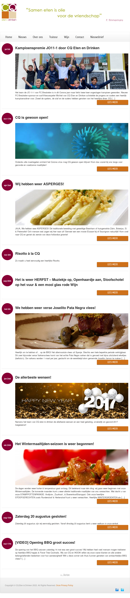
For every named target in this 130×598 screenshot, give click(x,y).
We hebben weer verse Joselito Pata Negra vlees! (55, 307)
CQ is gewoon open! (31, 117)
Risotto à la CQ (27, 253)
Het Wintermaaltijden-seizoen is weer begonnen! (54, 443)
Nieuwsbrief (97, 37)
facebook (117, 590)
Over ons (38, 37)
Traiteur (53, 37)
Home (8, 37)
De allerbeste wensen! (33, 377)
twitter (122, 590)
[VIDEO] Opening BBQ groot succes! (45, 542)
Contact (79, 37)
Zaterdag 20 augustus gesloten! (40, 516)
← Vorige (65, 574)
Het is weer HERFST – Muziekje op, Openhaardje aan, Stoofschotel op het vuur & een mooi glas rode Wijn (69, 282)
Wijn (66, 37)
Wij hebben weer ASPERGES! (39, 183)
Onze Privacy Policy (64, 585)
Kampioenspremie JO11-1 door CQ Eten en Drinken (57, 47)
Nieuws (22, 37)
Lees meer (112, 102)
